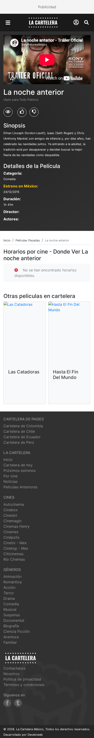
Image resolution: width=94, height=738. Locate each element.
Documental (13, 620)
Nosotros (11, 673)
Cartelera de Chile (19, 431)
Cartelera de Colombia (23, 426)
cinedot (10, 515)
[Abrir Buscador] (86, 22)
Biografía (11, 626)
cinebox (10, 510)
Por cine (10, 476)
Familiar (10, 642)
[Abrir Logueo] (76, 22)
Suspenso (11, 615)
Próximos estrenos (19, 470)
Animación (12, 576)
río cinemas (14, 559)
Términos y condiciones (23, 684)
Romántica (12, 582)
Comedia (11, 604)
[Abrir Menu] (8, 23)
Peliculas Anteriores (20, 487)
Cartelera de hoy (18, 465)
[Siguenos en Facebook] (7, 703)
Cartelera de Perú (18, 442)
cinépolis (11, 537)
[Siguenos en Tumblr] (18, 703)
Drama (9, 598)
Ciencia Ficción (16, 631)
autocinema (13, 504)
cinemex (10, 532)
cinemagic (12, 521)
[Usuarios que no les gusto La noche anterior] (34, 112)
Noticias (10, 481)
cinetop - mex (15, 548)
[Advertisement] (47, 7)
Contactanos (14, 668)
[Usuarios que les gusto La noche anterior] (21, 112)
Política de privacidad (22, 679)
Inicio (8, 459)
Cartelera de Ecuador (22, 437)
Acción (9, 587)
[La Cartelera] (43, 22)
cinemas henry (16, 526)
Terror (8, 593)
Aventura (11, 637)
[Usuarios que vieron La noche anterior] (8, 112)
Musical (9, 609)
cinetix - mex (15, 543)
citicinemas (13, 553)
